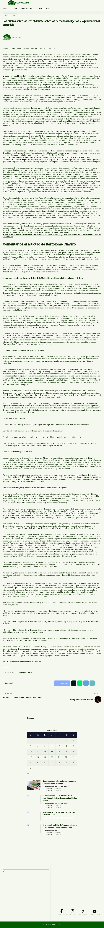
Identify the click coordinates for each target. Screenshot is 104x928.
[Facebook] (28, 723)
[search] (99, 3)
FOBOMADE (17, 37)
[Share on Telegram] (84, 683)
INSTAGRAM (75, 915)
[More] (98, 683)
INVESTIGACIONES (50, 787)
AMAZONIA (11, 15)
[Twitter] (31, 723)
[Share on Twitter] (72, 683)
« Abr (28, 773)
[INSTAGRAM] (73, 911)
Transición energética (53, 789)
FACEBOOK (63, 915)
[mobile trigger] (5, 3)
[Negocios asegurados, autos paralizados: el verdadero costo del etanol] (33, 785)
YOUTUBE (95, 915)
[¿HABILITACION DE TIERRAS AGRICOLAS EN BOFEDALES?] (33, 816)
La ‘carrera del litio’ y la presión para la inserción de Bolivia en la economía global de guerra (60, 798)
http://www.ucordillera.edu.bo (15, 76)
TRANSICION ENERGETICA (53, 791)
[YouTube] (35, 723)
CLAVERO (22, 672)
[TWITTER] (84, 911)
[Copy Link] (91, 683)
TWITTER (84, 915)
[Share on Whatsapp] (78, 683)
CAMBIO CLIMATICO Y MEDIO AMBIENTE (58, 818)
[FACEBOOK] (61, 911)
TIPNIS (29, 672)
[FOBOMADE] (18, 3)
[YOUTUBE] (94, 911)
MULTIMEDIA (63, 787)
